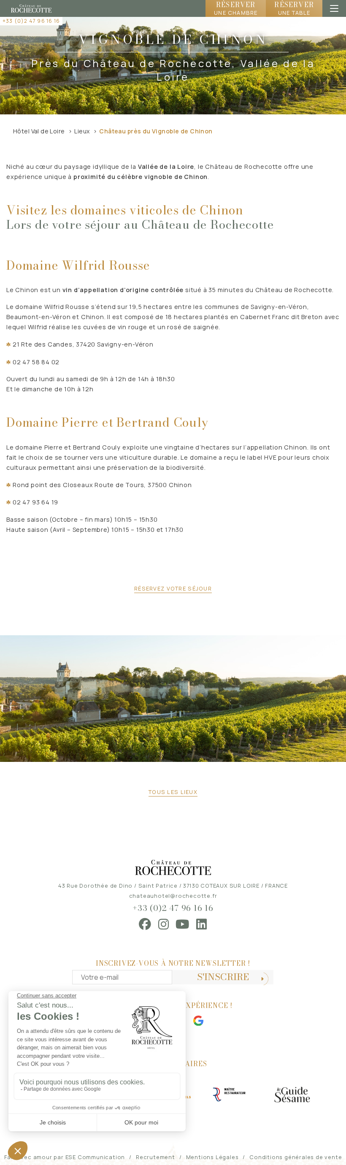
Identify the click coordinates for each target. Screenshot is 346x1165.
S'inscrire (223, 977)
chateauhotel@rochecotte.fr (173, 895)
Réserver (235, 8)
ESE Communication (95, 1157)
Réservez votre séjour (173, 588)
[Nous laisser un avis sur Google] (198, 1020)
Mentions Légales (212, 1157)
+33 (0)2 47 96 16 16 (31, 20)
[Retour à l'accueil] (31, 8)
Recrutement (155, 1157)
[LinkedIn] (201, 924)
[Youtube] (182, 924)
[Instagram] (163, 924)
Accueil (317, 38)
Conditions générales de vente (295, 1157)
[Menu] (334, 8)
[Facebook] (145, 924)
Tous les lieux (173, 792)
